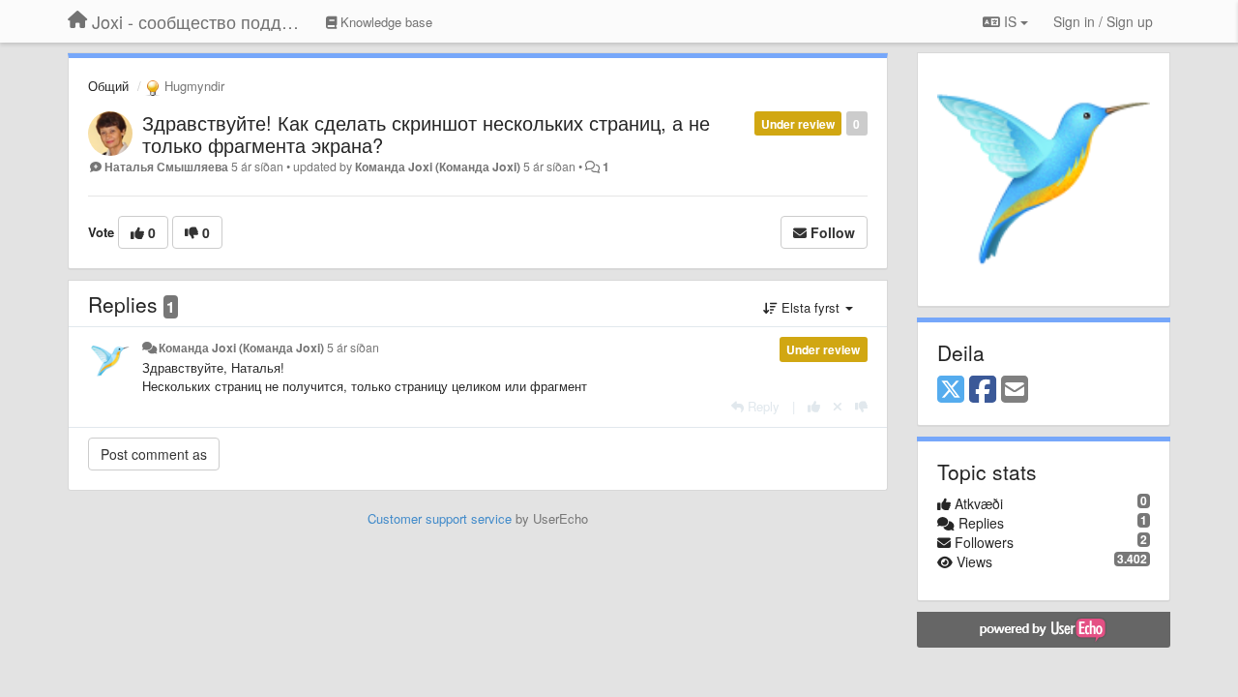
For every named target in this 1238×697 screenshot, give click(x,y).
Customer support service (440, 518)
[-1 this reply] (861, 406)
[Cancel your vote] (837, 406)
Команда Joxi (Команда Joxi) (437, 166)
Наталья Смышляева (166, 166)
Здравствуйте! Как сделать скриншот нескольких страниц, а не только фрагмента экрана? (426, 133)
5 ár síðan (353, 347)
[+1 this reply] (814, 406)
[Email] (1014, 390)
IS (1010, 21)
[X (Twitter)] (950, 390)
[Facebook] (982, 390)
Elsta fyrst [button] (810, 307)
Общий (108, 85)
